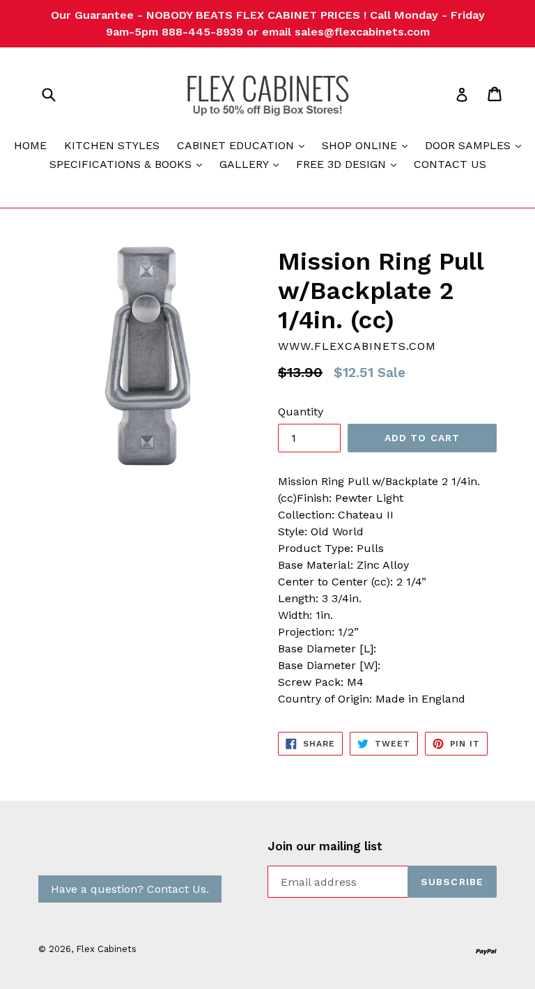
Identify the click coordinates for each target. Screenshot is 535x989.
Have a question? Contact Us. (130, 889)
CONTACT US (450, 164)
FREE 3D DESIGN (349, 164)
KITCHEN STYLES (112, 145)
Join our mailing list (325, 846)
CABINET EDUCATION (244, 145)
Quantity (300, 411)
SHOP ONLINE (368, 145)
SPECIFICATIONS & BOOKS (129, 164)
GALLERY (252, 164)
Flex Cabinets (106, 949)
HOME (30, 145)
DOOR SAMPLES (476, 145)
